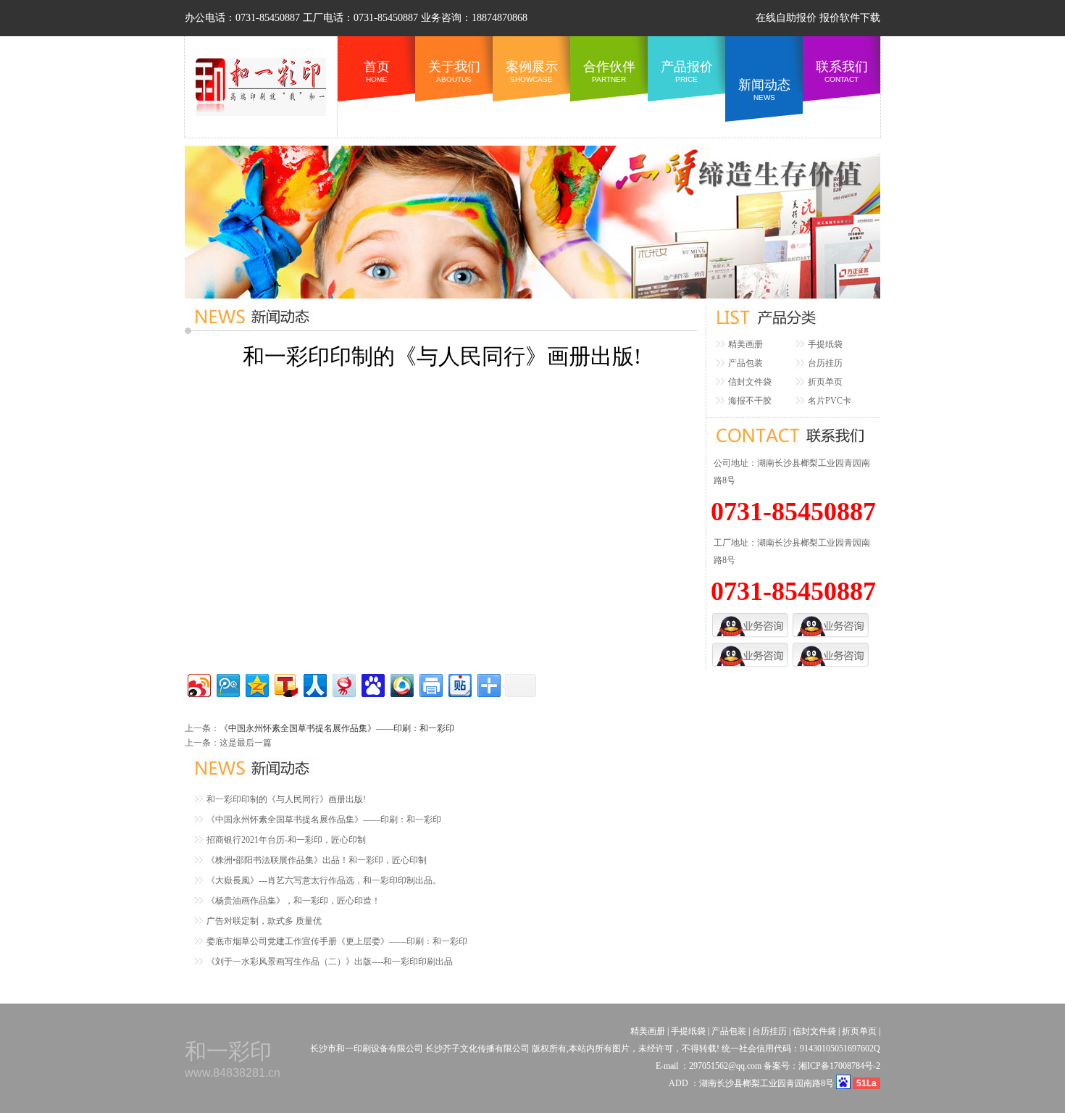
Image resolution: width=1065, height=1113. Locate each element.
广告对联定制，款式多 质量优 (264, 921)
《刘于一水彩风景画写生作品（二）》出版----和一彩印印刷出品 (329, 961)
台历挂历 (825, 363)
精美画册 (745, 344)
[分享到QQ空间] (256, 683)
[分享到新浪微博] (198, 683)
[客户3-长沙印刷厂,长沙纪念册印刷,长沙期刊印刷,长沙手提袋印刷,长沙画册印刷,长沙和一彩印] (750, 647)
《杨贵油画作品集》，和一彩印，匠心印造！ (293, 901)
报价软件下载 (849, 17)
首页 (377, 71)
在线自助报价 (786, 17)
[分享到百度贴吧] (459, 683)
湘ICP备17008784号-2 (839, 1066)
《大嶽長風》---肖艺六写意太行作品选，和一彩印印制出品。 (323, 880)
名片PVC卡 (829, 401)
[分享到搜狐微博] (285, 683)
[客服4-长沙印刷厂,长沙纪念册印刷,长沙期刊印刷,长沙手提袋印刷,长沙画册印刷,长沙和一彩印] (831, 647)
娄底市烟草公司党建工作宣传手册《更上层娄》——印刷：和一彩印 (336, 941)
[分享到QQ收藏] (401, 683)
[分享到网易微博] (343, 683)
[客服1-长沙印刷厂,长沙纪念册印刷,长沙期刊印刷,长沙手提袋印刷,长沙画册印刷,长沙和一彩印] (750, 617)
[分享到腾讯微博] (227, 683)
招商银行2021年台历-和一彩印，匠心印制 (286, 840)
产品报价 (687, 71)
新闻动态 (764, 89)
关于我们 (454, 71)
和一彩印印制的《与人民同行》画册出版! (286, 799)
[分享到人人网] (314, 683)
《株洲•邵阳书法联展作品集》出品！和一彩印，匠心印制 (316, 860)
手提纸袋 (825, 344)
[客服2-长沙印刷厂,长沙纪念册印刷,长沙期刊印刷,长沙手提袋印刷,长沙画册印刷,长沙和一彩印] (831, 617)
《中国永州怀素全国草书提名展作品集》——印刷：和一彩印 (337, 728)
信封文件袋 (750, 382)
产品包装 (745, 363)
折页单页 (825, 382)
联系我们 (842, 71)
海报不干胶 (750, 401)
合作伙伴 (609, 71)
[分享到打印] (430, 683)
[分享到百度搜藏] (372, 683)
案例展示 (532, 71)
